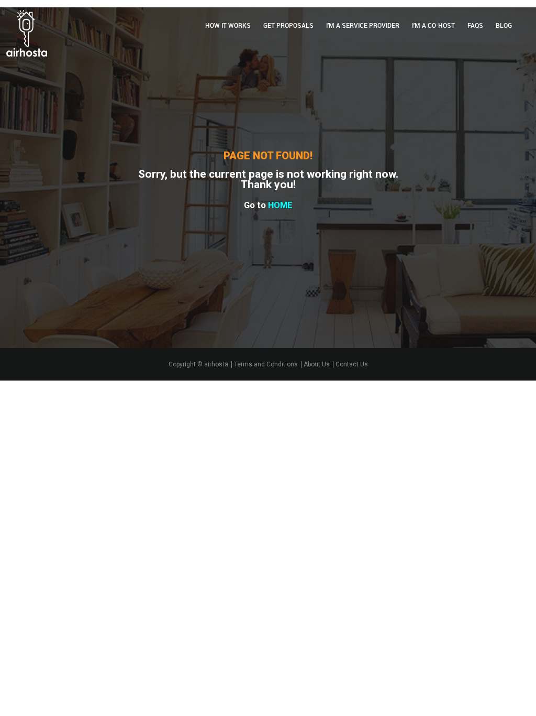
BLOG (504, 25)
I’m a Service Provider (362, 25)
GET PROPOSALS (288, 25)
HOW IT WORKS (228, 25)
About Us (317, 364)
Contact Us (352, 364)
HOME (280, 205)
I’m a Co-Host (433, 25)
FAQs (475, 25)
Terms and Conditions (266, 364)
